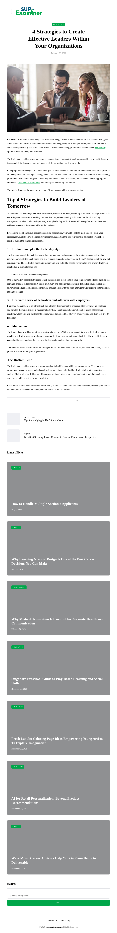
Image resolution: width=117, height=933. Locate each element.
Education (58, 24)
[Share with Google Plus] (94, 400)
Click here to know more (29, 182)
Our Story (65, 920)
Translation (19, 587)
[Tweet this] (90, 400)
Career (16, 467)
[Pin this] (101, 400)
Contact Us (52, 920)
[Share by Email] (108, 400)
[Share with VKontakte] (104, 400)
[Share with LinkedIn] (97, 400)
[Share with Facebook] (86, 400)
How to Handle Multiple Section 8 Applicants (44, 504)
